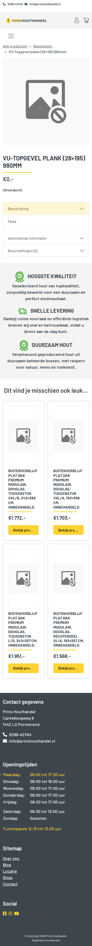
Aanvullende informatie (27, 238)
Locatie (10, 871)
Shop (8, 877)
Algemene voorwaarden (46, 940)
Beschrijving (18, 208)
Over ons (11, 858)
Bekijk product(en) (26, 530)
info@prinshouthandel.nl (45, 4)
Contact (10, 883)
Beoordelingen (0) (22, 250)
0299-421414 (16, 4)
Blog (7, 864)
